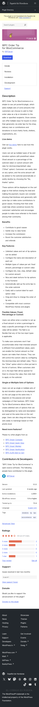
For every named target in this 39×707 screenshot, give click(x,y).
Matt (5, 656)
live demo (13, 145)
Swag (24, 645)
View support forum (10, 582)
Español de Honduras (15, 674)
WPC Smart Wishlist (13, 446)
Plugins (23, 623)
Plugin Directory (8, 10)
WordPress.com (9, 652)
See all (34, 560)
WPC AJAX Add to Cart (14, 453)
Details (7, 66)
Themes (24, 619)
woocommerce (27, 517)
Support (7, 88)
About (4, 615)
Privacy (5, 627)
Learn (4, 634)
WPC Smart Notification (15, 449)
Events (23, 638)
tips (35, 513)
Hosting (5, 623)
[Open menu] (35, 3)
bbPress (6, 660)
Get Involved (26, 634)
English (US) (32, 508)
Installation (8, 77)
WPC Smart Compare (13, 440)
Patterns (24, 627)
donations (25, 513)
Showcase (25, 615)
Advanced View (8, 523)
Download (7, 57)
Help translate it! (25, 17)
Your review (6, 560)
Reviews (7, 71)
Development (9, 83)
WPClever (9, 51)
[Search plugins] (25, 25)
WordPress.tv (8, 645)
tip (31, 513)
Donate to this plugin (10, 602)
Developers (6, 641)
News (4, 619)
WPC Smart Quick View (14, 443)
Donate (25, 641)
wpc (34, 517)
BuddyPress (8, 664)
